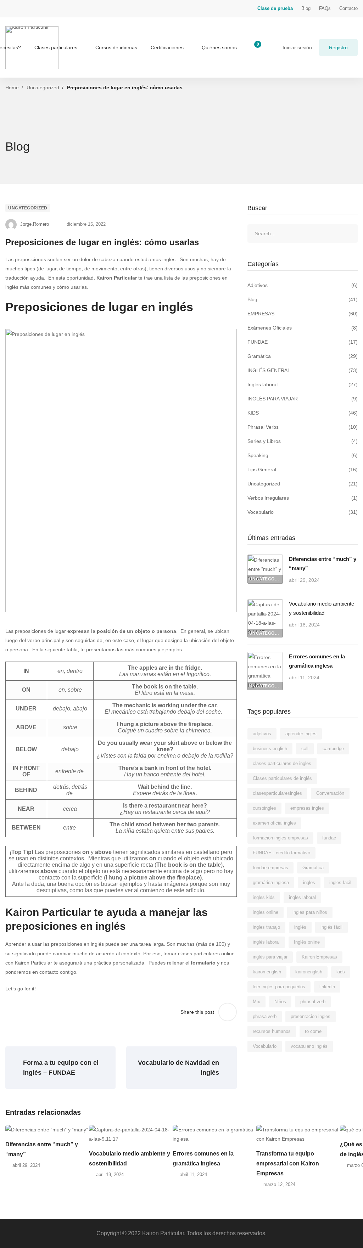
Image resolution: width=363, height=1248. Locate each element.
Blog (306, 8)
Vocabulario (302, 512)
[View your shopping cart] (255, 47)
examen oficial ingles (274, 823)
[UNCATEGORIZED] (265, 559)
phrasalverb (265, 1016)
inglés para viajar (270, 957)
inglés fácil (331, 927)
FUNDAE (302, 342)
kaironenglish (308, 971)
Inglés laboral (302, 384)
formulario (203, 963)
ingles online (265, 912)
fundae (329, 838)
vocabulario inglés (309, 1046)
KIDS (302, 413)
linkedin (327, 986)
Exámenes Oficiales (302, 328)
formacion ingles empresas (280, 838)
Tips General (302, 469)
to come (313, 1031)
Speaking (302, 455)
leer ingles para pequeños (279, 986)
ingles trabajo (266, 927)
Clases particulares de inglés (282, 778)
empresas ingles (307, 808)
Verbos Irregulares (302, 498)
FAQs (325, 8)
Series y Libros (302, 441)
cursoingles (264, 808)
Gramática (302, 356)
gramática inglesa (271, 882)
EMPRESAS (302, 313)
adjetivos (262, 733)
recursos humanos (272, 1031)
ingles (309, 882)
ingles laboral (302, 897)
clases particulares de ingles (282, 763)
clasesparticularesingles (277, 793)
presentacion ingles (310, 1016)
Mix (256, 1001)
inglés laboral (266, 942)
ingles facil (340, 882)
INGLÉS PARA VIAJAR (302, 398)
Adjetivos (302, 285)
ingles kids (264, 897)
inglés (300, 927)
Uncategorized (43, 87)
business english (270, 748)
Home (12, 87)
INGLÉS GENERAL (302, 370)
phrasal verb (312, 1001)
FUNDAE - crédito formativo (281, 852)
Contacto (348, 8)
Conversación (330, 793)
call (304, 748)
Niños (280, 1001)
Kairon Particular (116, 278)
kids (340, 971)
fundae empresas (270, 867)
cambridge (333, 748)
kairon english (267, 971)
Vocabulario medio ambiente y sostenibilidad (129, 1159)
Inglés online (307, 942)
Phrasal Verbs (302, 427)
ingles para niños (309, 912)
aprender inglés (301, 733)
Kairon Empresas (319, 957)
